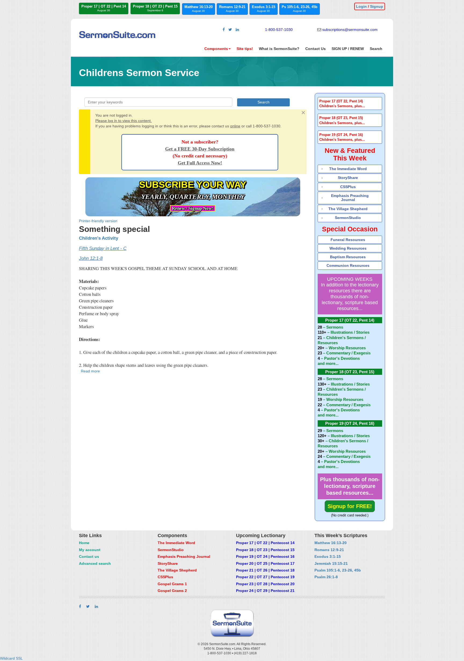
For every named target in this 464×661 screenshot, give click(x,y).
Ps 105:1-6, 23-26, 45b (299, 8)
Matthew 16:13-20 (198, 8)
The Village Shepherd (348, 209)
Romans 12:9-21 (232, 8)
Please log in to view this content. (123, 120)
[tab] (350, 103)
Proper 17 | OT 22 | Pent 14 (103, 8)
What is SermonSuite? (279, 48)
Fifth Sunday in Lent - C (102, 248)
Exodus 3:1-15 (263, 8)
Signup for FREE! (350, 506)
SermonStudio (348, 217)
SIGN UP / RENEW (348, 48)
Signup (376, 6)
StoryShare (348, 177)
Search (376, 48)
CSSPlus (348, 187)
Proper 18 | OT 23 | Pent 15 (155, 8)
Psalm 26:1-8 (326, 577)
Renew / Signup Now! (192, 208)
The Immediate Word (348, 169)
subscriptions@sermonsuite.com (350, 29)
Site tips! (245, 48)
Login (361, 6)
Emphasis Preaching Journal (350, 197)
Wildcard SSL (11, 658)
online (235, 126)
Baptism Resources (348, 257)
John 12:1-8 (91, 258)
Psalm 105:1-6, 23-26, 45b (337, 570)
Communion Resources (348, 265)
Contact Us (315, 48)
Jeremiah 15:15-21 (331, 563)
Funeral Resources (348, 240)
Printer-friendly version (98, 221)
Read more (90, 371)
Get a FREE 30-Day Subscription (199, 149)
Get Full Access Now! (200, 163)
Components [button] (216, 48)
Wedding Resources (348, 248)
